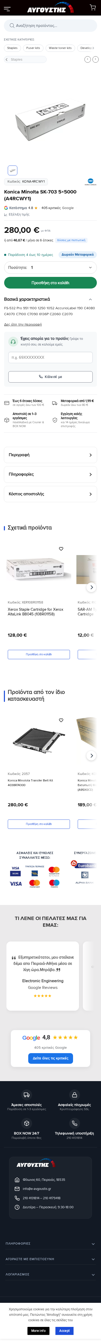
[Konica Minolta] (90, 181)
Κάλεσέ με (53, 377)
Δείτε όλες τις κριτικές (50, 1058)
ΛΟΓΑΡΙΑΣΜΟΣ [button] (18, 1274)
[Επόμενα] (93, 48)
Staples (12, 48)
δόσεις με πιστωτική (71, 240)
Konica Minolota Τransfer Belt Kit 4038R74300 (30, 782)
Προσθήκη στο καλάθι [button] (39, 654)
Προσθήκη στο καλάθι (50, 283)
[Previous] (12, 119)
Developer (88, 48)
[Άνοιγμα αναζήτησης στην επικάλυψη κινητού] (50, 25)
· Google (41, 208)
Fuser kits (33, 48)
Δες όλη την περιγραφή (23, 324)
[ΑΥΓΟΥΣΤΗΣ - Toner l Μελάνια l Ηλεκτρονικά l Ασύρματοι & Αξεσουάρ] (50, 7)
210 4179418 (52, 1198)
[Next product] (87, 59)
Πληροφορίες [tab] (21, 474)
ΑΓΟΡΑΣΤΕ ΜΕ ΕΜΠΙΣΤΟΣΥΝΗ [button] (30, 1259)
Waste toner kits (60, 48)
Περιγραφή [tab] (19, 454)
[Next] (88, 119)
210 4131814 (31, 1198)
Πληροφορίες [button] (18, 1244)
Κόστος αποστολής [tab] (26, 494)
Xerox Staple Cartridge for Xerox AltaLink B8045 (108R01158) (35, 611)
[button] (7, 9)
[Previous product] (95, 59)
